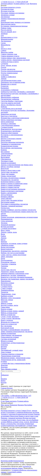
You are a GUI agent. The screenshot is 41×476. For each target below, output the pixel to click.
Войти (3, 380)
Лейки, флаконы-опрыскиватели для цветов (16, 331)
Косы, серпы (5, 230)
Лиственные (5, 17)
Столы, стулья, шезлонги (10, 316)
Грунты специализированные (11, 71)
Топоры (3, 268)
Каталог (10, 388)
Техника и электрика (8, 123)
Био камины (5, 152)
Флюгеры (4, 365)
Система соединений (8, 339)
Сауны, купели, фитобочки (10, 318)
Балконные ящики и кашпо (10, 182)
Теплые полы (5, 155)
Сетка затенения (7, 221)
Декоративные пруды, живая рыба (13, 360)
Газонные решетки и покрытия (12, 354)
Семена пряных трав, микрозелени (13, 58)
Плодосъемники (7, 260)
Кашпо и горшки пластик (10, 187)
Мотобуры (4, 137)
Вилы (3, 234)
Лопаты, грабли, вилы (9, 232)
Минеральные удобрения (10, 97)
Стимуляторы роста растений (11, 108)
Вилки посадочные (8, 247)
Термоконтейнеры (7, 290)
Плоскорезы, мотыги (8, 262)
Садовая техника (7, 127)
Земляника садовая (7, 15)
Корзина (21, 405)
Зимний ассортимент (8, 163)
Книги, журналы (7, 320)
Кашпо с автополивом (9, 193)
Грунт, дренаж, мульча (9, 65)
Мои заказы (5, 405)
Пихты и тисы (6, 48)
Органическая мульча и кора (11, 80)
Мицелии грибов (7, 52)
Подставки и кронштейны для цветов (14, 204)
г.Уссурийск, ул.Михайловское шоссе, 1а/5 (16, 395)
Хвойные (4, 33)
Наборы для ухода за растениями (12, 253)
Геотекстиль (5, 208)
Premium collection (7, 197)
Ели (2, 35)
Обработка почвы (7, 245)
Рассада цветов (6, 30)
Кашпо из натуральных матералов (13, 189)
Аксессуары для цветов (9, 172)
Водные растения (7, 226)
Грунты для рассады (8, 69)
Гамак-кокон (5, 307)
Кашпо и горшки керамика (10, 185)
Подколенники (6, 285)
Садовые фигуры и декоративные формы (15, 363)
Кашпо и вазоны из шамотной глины (14, 183)
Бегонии (4, 346)
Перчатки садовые (7, 283)
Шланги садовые (7, 341)
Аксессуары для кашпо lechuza (12, 200)
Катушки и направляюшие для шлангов (15, 330)
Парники (4, 215)
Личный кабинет (7, 3)
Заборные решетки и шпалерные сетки (15, 273)
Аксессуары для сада (8, 270)
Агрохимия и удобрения (9, 90)
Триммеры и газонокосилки (11, 144)
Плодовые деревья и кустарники (12, 13)
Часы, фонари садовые (9, 369)
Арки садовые (6, 352)
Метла (3, 240)
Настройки (28, 405)
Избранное (13, 405)
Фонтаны (4, 367)
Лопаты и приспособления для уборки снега (17, 165)
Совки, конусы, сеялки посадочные (13, 255)
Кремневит (5, 88)
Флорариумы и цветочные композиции (15, 118)
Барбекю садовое (7, 296)
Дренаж (3, 78)
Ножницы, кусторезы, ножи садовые (14, 243)
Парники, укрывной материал (11, 206)
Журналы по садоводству (10, 322)
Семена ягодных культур (10, 62)
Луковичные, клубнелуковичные (12, 343)
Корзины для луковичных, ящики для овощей (17, 279)
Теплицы (4, 223)
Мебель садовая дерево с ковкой (12, 311)
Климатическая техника (9, 146)
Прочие (3, 348)
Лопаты (3, 238)
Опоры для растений (8, 176)
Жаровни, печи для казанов (11, 298)
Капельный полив (7, 328)
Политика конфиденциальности (12, 461)
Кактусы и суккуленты (9, 116)
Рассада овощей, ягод (8, 32)
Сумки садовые (6, 288)
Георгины (4, 345)
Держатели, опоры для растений (12, 271)
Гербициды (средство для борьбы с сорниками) (18, 92)
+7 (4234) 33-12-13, (7, 2)
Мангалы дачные (7, 300)
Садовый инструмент (8, 228)
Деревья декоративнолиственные (13, 18)
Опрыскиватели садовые (10, 337)
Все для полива (6, 326)
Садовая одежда (6, 286)
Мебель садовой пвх (8, 315)
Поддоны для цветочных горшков (13, 178)
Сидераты (4, 63)
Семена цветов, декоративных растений (15, 60)
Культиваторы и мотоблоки (10, 131)
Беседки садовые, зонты (9, 305)
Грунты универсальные (9, 73)
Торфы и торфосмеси (8, 77)
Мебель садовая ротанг (9, 313)
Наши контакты (11, 401)
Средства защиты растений (10, 103)
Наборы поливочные (8, 333)
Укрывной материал (8, 225)
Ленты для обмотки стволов (11, 105)
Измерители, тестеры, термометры (13, 275)
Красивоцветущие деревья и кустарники (15, 22)
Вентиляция (5, 157)
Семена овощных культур (10, 56)
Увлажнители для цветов (10, 180)
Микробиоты (5, 45)
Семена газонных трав (9, 54)
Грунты (3, 67)
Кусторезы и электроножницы (12, 135)
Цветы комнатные (7, 122)
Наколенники (6, 281)
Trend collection (6, 198)
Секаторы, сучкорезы (8, 264)
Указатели (4, 292)
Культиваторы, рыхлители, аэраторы (14, 251)
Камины (4, 150)
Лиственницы (6, 41)
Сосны (3, 43)
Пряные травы (6, 28)
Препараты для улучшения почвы (13, 82)
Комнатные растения (8, 114)
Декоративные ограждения (10, 356)
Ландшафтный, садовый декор (12, 350)
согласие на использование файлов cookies (16, 467)
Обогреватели (6, 159)
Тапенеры (4, 266)
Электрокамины (7, 153)
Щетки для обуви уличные (10, 167)
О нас (27, 3)
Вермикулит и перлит (9, 84)
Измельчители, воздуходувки (11, 129)
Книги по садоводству (9, 324)
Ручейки (4, 361)
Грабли (3, 236)
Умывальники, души (8, 294)
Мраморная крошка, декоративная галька (15, 358)
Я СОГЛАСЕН (6, 474)
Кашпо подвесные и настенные (12, 191)
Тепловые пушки (7, 161)
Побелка (4, 107)
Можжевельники (7, 39)
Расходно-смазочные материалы (12, 142)
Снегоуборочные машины (10, 125)
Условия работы (19, 3)
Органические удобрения (10, 99)
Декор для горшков (8, 174)
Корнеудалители (7, 249)
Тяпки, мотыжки (7, 256)
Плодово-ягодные (7, 9)
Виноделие (5, 168)
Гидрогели (4, 86)
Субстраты (5, 75)
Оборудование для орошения (11, 335)
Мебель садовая (6, 303)
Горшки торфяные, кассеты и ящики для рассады (18, 210)
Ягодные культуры (7, 11)
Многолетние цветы (8, 24)
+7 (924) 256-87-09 (21, 2)
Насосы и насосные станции (11, 138)
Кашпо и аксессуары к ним (10, 170)
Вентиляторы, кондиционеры (11, 148)
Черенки (4, 241)
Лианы (3, 20)
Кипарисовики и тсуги (9, 37)
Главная (4, 388)
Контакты (33, 3)
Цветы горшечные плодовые (11, 120)
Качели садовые (6, 309)
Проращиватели (6, 219)
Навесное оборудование (9, 133)
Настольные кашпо (8, 202)
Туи (2, 47)
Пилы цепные (6, 140)
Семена (3, 50)
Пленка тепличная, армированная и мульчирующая (19, 217)
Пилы (3, 258)
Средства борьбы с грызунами (12, 101)
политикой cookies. (15, 472)
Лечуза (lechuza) (6, 195)
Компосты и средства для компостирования (16, 277)
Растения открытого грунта (11, 7)
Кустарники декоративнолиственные (14, 26)
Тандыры (4, 301)
